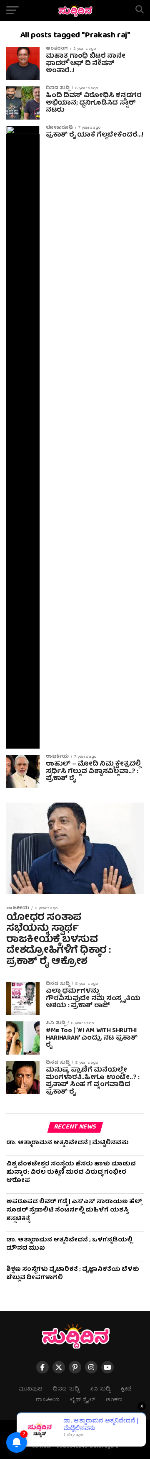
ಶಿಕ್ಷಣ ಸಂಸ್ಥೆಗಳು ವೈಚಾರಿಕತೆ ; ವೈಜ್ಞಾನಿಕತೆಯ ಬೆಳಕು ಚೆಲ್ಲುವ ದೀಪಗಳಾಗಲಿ (72, 1273)
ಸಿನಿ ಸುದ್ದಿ (100, 1389)
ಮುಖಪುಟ (30, 1389)
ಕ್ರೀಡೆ (126, 1389)
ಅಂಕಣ (113, 1400)
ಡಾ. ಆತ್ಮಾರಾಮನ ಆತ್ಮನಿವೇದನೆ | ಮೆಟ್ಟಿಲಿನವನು (67, 1143)
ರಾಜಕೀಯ (48, 1400)
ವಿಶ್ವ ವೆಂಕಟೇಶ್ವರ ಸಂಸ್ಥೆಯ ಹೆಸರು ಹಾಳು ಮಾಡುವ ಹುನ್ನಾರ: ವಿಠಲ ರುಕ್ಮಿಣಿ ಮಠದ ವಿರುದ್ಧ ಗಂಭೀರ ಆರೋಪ (71, 1172)
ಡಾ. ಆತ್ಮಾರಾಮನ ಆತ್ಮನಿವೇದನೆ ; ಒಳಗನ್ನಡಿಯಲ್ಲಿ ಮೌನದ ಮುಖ (69, 1244)
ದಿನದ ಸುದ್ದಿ (66, 1389)
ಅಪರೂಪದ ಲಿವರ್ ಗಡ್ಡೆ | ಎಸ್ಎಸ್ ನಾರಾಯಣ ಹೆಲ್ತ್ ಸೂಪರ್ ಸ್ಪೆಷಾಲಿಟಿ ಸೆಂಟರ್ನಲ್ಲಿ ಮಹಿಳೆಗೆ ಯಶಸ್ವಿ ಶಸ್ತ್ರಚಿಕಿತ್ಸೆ (74, 1210)
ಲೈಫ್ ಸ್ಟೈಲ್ (82, 1400)
